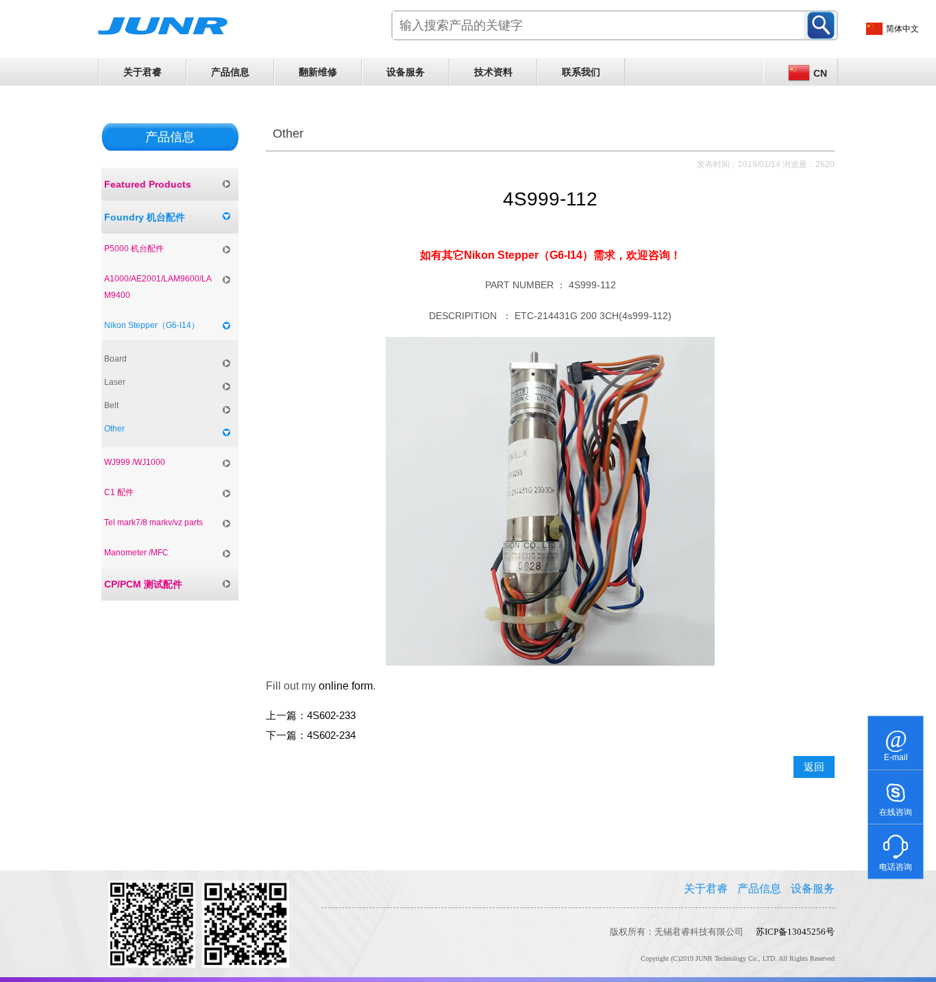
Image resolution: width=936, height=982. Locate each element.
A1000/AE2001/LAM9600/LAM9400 (158, 287)
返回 (814, 766)
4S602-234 (331, 735)
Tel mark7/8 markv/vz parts (153, 522)
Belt (111, 405)
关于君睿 (142, 71)
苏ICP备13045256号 (795, 932)
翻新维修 (318, 71)
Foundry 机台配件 (144, 217)
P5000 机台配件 (134, 248)
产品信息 (230, 71)
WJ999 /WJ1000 (134, 462)
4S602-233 (331, 715)
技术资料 (493, 71)
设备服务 (405, 71)
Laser (114, 382)
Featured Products (147, 184)
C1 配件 (119, 492)
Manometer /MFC (136, 552)
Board (115, 359)
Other (114, 428)
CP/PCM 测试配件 (143, 584)
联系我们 (581, 71)
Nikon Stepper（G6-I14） (151, 325)
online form (346, 686)
